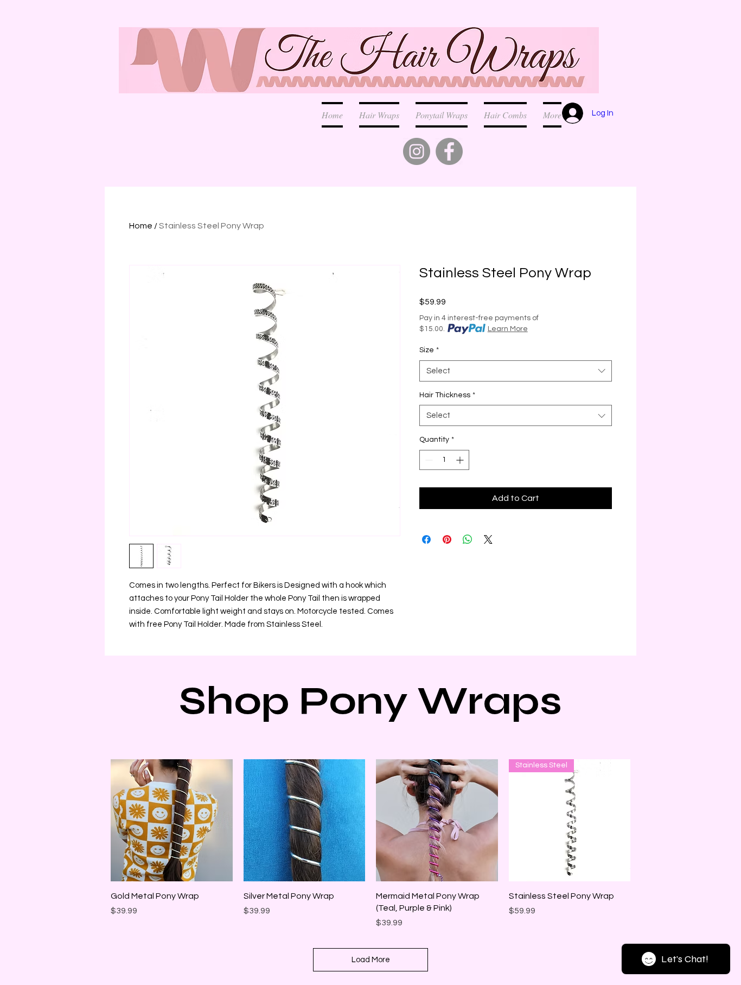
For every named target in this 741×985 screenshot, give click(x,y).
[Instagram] (416, 151)
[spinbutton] (444, 459)
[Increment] (461, 459)
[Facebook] (449, 151)
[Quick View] (172, 820)
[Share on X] (488, 539)
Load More (371, 960)
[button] (505, 115)
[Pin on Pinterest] (446, 539)
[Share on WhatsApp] (467, 539)
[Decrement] (428, 459)
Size (429, 350)
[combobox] (515, 371)
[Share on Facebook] (426, 539)
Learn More (508, 329)
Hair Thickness (447, 395)
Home (140, 225)
